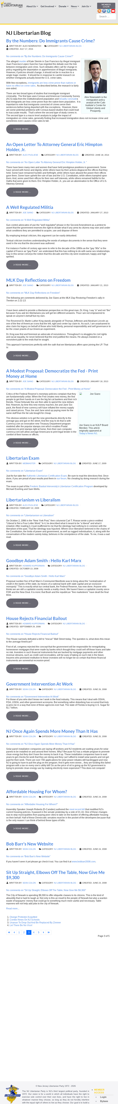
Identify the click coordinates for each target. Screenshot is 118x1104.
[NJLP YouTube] (113, 10)
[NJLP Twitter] (109, 10)
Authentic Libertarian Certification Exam (46, 476)
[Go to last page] (49, 932)
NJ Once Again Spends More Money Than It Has (52, 731)
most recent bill (77, 809)
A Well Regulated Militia (29, 207)
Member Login (106, 6)
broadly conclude (68, 99)
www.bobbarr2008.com (83, 861)
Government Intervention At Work (39, 684)
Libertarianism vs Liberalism (33, 499)
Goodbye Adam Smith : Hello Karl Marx (43, 560)
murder (22, 61)
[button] (104, 1091)
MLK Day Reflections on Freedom (38, 280)
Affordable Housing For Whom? (36, 791)
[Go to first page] (9, 932)
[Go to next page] (43, 932)
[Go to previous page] (14, 932)
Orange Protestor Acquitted (23, 917)
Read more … (23, 129)
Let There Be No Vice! (21, 925)
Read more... (12, 908)
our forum (61, 478)
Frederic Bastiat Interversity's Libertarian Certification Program (61, 486)
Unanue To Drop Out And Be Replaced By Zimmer (35, 922)
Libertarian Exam (22, 458)
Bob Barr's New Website (29, 843)
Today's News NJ (88, 433)
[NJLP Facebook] (104, 10)
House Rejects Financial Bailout (36, 618)
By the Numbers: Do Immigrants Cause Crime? (50, 40)
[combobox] (106, 17)
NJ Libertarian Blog (70, 46)
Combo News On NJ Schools (25, 919)
